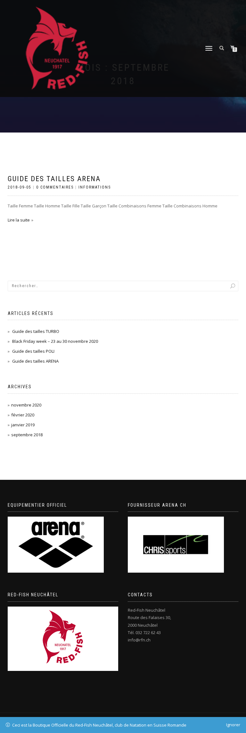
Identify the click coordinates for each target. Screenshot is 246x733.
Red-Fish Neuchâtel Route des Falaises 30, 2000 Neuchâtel (149, 617)
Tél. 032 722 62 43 (144, 632)
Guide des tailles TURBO (35, 331)
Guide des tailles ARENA (54, 179)
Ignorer (233, 725)
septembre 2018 (27, 435)
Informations (94, 187)
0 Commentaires (55, 187)
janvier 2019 (23, 425)
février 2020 (22, 415)
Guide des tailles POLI (33, 351)
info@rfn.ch (139, 640)
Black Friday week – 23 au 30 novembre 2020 (55, 341)
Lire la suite (19, 220)
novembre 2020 (26, 405)
